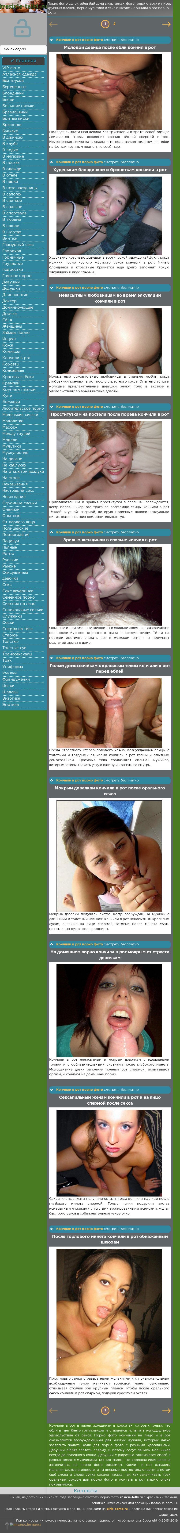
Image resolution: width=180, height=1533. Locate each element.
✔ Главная (24, 61)
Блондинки (13, 93)
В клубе (10, 144)
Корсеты (10, 364)
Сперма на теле (17, 629)
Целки (8, 686)
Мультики (11, 446)
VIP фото (11, 68)
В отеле (9, 175)
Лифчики (11, 402)
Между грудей (16, 434)
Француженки (16, 679)
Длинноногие (15, 295)
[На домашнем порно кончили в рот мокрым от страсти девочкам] (109, 1010)
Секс (7, 585)
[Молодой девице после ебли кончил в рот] (109, 92)
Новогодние (14, 497)
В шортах (11, 232)
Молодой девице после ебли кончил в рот (110, 48)
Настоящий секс (18, 490)
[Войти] (22, 28)
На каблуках (14, 465)
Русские (10, 560)
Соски (8, 623)
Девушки (11, 282)
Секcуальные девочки (15, 575)
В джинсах (12, 137)
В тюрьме (11, 219)
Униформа (12, 667)
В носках (11, 163)
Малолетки (13, 421)
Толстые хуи (14, 648)
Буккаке (10, 131)
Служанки (12, 616)
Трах (7, 660)
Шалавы (10, 692)
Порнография (15, 535)
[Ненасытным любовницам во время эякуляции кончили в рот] (109, 341)
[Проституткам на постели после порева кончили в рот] (109, 460)
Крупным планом (19, 389)
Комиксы (11, 352)
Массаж (10, 427)
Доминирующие (17, 307)
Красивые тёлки (18, 377)
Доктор (9, 301)
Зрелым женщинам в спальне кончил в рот (109, 540)
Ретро (8, 554)
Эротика (10, 705)
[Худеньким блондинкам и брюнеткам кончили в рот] (109, 216)
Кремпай (10, 383)
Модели (9, 440)
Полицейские (15, 528)
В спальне (12, 207)
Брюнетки (12, 125)
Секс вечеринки (17, 591)
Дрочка (9, 314)
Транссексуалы (17, 654)
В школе (10, 226)
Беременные (14, 87)
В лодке (10, 150)
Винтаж (9, 238)
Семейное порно (18, 597)
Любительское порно (23, 408)
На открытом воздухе (23, 472)
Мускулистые (15, 453)
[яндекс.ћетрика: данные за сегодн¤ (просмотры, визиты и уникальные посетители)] (25, 1524)
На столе (10, 478)
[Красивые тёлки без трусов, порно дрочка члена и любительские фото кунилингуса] (22, 9)
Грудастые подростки (12, 266)
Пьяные (9, 547)
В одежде (11, 169)
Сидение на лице (18, 604)
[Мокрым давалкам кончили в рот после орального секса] (109, 856)
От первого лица (18, 522)
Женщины (12, 326)
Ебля (7, 320)
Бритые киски (15, 118)
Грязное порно (16, 276)
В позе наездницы (20, 188)
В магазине (13, 156)
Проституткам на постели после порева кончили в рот (110, 414)
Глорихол (11, 251)
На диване (12, 459)
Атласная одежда (19, 74)
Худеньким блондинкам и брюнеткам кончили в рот (110, 170)
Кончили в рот (16, 358)
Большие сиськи (18, 106)
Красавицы (13, 370)
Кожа (7, 345)
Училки (9, 673)
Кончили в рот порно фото (79, 40)
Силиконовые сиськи (22, 610)
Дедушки (11, 288)
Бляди (8, 99)
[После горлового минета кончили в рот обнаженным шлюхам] (109, 1312)
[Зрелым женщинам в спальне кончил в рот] (109, 586)
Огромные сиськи (19, 503)
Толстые (10, 642)
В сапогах (12, 194)
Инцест (9, 339)
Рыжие (9, 566)
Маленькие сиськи (20, 415)
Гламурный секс (18, 245)
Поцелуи (10, 541)
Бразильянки (15, 112)
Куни (7, 396)
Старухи (10, 635)
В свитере (12, 200)
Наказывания (15, 484)
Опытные (11, 516)
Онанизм (10, 509)
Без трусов (13, 81)
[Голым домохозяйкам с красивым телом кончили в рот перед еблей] (109, 713)
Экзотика (11, 698)
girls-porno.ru (117, 1509)
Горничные (13, 257)
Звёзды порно (16, 333)
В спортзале (14, 213)
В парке (10, 182)
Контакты (85, 1491)
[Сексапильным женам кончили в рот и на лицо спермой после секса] (109, 1153)
